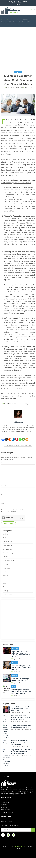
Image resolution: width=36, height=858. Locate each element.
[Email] (23, 439)
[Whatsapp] (20, 439)
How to (5, 564)
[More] (26, 439)
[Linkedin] (13, 439)
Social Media (6, 587)
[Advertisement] (18, 50)
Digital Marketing (8, 549)
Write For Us (5, 802)
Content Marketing (8, 541)
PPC (4, 579)
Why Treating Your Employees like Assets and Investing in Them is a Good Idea (21, 751)
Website (3, 504)
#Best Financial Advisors (12, 445)
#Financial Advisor (26, 445)
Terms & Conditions (17, 2)
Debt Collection (7, 545)
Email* (16, 830)
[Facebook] (3, 439)
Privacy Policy (24, 1)
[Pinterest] (16, 439)
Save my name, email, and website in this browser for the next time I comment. (17, 511)
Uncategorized (7, 594)
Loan (4, 572)
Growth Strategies (8, 560)
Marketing (6, 575)
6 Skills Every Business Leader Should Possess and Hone (21, 726)
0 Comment (28, 88)
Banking (5, 534)
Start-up (5, 590)
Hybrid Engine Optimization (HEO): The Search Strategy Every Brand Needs (21, 691)
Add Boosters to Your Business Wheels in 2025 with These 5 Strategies (21, 717)
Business (6, 538)
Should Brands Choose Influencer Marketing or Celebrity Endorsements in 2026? (20, 653)
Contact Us (16, 1)
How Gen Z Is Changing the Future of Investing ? (20, 679)
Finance (5, 556)
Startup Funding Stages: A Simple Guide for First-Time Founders (21, 667)
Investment (18, 72)
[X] (6, 439)
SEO (4, 583)
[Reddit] (9, 439)
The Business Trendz (20, 846)
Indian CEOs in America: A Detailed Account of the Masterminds (20, 708)
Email (3, 495)
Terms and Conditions (8, 812)
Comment (4, 463)
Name (3, 486)
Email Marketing (8, 553)
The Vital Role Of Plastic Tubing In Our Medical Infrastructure (19, 742)
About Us (9, 1)
